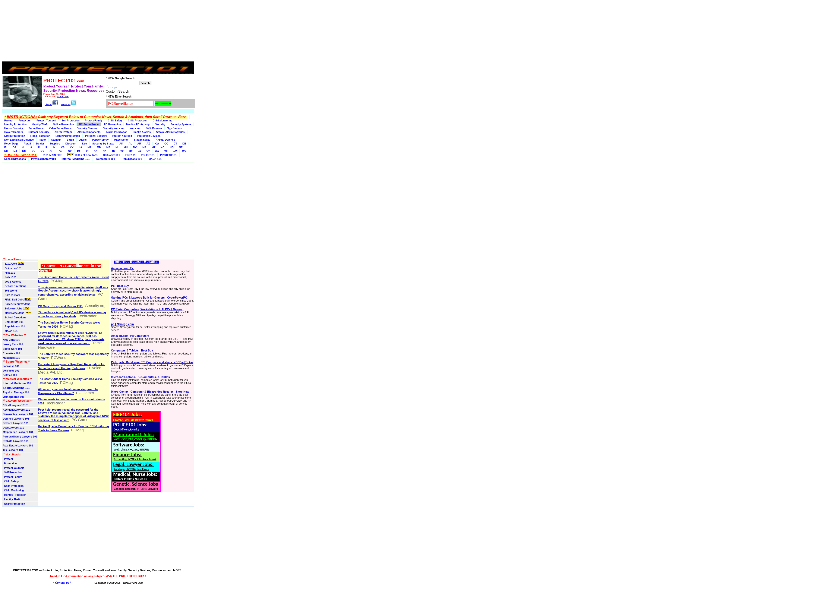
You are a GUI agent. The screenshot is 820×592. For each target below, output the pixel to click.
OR (70, 151)
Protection (25, 120)
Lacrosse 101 (11, 366)
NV (33, 151)
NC (162, 147)
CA (157, 143)
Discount (70, 143)
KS (62, 147)
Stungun (56, 139)
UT (130, 151)
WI (165, 151)
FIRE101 (130, 155)
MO (135, 147)
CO (166, 143)
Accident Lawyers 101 (16, 409)
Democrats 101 (105, 158)
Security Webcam (113, 128)
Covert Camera (13, 132)
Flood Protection (40, 135)
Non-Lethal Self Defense (19, 139)
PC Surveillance (89, 124)
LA (80, 147)
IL (46, 147)
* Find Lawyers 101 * (15, 405)
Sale (84, 143)
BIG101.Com (11, 295)
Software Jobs (13, 308)
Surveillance (36, 128)
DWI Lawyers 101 (13, 427)
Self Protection (70, 120)
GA (14, 147)
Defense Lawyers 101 (16, 418)
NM (24, 151)
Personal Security (96, 135)
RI (87, 151)
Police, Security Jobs (17, 304)
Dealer (40, 143)
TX (122, 151)
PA (79, 151)
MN (126, 147)
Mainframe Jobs (14, 313)
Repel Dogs (11, 143)
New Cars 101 (11, 339)
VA (139, 151)
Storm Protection (14, 135)
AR (139, 143)
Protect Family (93, 120)
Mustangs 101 (11, 357)
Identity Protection (15, 124)
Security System (181, 124)
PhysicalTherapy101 (43, 158)
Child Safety (115, 120)
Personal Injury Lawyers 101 (20, 436)
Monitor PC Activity (138, 124)
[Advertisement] (98, 31)
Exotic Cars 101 (12, 348)
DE (184, 143)
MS (144, 147)
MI (117, 147)
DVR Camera (154, 128)
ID (39, 147)
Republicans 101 (131, 158)
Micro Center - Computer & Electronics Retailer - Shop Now (150, 391)
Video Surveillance (60, 128)
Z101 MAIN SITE (52, 155)
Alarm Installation (116, 132)
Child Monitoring (162, 120)
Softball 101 (10, 375)
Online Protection (63, 124)
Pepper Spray (100, 139)
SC (95, 151)
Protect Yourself (46, 120)
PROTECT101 (168, 155)
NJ (15, 151)
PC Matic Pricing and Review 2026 (60, 306)
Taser (42, 139)
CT (175, 143)
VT (148, 151)
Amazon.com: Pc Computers (130, 335)
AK (121, 143)
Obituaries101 (111, 155)
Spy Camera (174, 128)
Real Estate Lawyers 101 (18, 445)
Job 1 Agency (12, 281)
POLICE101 (148, 155)
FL (5, 147)
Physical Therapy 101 (16, 392)
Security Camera (87, 128)
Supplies (55, 143)
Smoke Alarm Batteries (170, 132)
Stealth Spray (142, 139)
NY (42, 151)
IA (31, 147)
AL (130, 143)
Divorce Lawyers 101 (16, 423)
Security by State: (103, 143)
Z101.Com (10, 263)
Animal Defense (165, 139)
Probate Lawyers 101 (16, 441)
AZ (148, 143)
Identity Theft (40, 124)
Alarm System (63, 132)
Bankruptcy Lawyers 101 (18, 414)
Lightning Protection (68, 135)
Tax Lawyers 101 (13, 450)
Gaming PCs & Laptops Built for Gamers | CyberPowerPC (149, 297)
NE (181, 147)
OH (51, 151)
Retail (27, 143)
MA (90, 147)
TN (113, 151)
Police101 (10, 277)
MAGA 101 (154, 158)
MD (99, 147)
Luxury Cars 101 (13, 344)
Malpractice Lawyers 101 (18, 432)
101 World (10, 290)
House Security (13, 128)
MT (153, 147)
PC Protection (112, 124)
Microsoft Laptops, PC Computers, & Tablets (140, 377)
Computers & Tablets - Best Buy (132, 350)
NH (6, 151)
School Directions (15, 158)
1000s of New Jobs (86, 155)
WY (184, 151)
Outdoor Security (38, 132)
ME (108, 147)
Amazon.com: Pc (122, 268)
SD (104, 151)
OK (61, 151)
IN (54, 147)
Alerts (83, 139)
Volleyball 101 (11, 370)
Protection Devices (149, 135)
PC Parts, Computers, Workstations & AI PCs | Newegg (147, 309)
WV (175, 151)
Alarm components (89, 132)
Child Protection (137, 120)
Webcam (135, 128)
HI (23, 147)
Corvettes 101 (11, 353)
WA (157, 151)
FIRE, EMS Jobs (14, 299)
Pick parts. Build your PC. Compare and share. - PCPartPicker (152, 362)
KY (71, 147)
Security (160, 124)
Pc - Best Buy (120, 285)
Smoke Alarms (142, 132)
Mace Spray (121, 139)
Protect (8, 120)
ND (172, 147)
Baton (70, 139)
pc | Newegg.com (122, 324)
